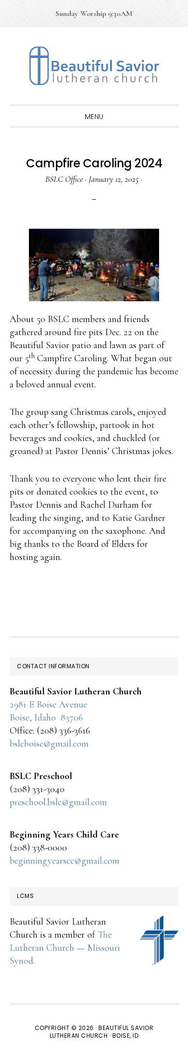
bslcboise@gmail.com (49, 744)
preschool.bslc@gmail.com (58, 802)
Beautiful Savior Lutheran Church (94, 65)
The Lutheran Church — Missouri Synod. (65, 948)
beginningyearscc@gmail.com (65, 861)
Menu (94, 116)
